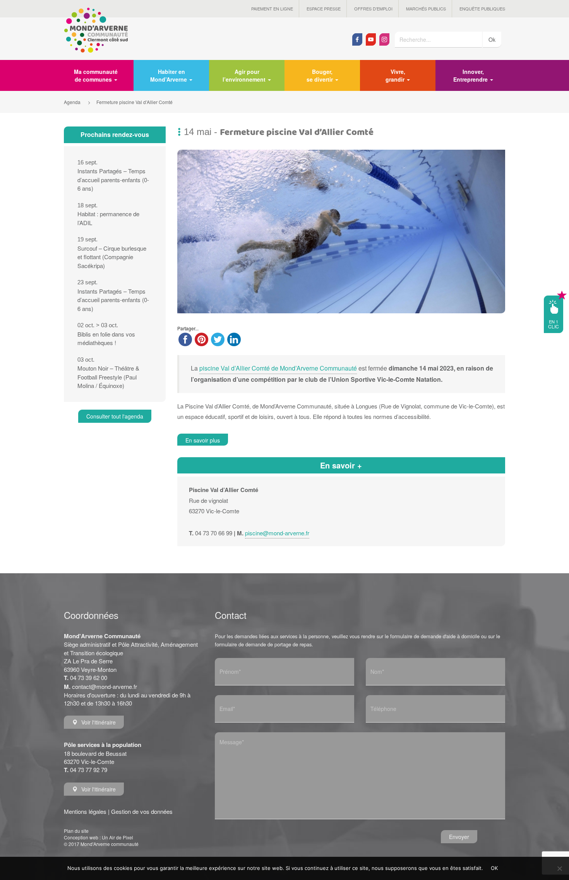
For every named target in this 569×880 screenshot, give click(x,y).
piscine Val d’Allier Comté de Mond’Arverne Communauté (278, 368)
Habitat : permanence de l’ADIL (108, 214)
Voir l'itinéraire (98, 722)
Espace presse (324, 8)
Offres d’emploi (373, 8)
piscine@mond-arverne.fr (277, 533)
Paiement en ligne (272, 8)
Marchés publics (426, 8)
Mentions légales (85, 811)
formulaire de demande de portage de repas (263, 644)
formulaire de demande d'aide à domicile (435, 636)
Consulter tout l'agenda (114, 416)
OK (494, 868)
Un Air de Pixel (117, 837)
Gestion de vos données (142, 811)
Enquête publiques (482, 8)
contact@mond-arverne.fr (104, 686)
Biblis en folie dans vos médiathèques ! (106, 334)
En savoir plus (202, 440)
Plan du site (76, 830)
